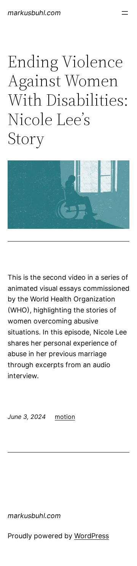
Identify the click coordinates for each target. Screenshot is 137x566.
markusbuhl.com (34, 13)
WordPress (91, 536)
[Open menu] (124, 12)
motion (65, 416)
